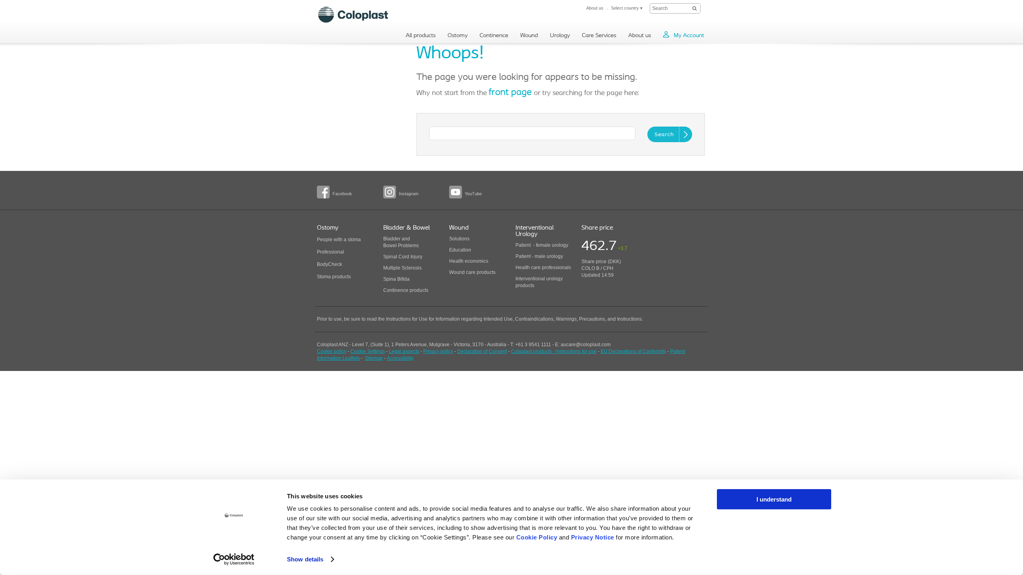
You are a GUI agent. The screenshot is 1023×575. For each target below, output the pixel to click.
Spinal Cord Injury (402, 257)
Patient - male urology (539, 256)
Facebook (342, 193)
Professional (330, 252)
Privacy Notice (592, 537)
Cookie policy (331, 351)
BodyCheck (329, 264)
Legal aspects (404, 351)
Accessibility (400, 358)
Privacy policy (438, 351)
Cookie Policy (536, 537)
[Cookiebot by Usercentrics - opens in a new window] (234, 559)
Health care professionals (543, 267)
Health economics (468, 261)
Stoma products (334, 277)
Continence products (405, 290)
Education (460, 250)
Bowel (390, 245)
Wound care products (472, 272)
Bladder (391, 239)
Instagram (408, 193)
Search (664, 135)
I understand (774, 499)
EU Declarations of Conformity (633, 351)
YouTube (473, 193)
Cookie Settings (367, 351)
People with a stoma (339, 239)
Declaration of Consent (482, 351)
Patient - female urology (541, 245)
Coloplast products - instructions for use (554, 351)
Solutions (459, 239)
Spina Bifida (396, 279)
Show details (305, 559)
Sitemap (374, 358)
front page (510, 92)
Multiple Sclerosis (402, 268)
